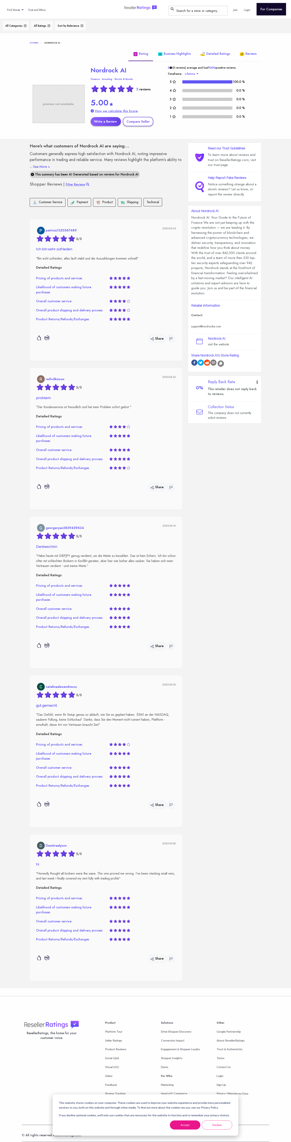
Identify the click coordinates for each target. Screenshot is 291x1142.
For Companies (271, 9)
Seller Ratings (113, 1040)
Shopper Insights (171, 1058)
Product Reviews (115, 1049)
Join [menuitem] (235, 10)
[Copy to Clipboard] (221, 363)
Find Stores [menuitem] (13, 10)
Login (220, 1076)
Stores (34, 42)
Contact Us (224, 1067)
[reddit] (207, 363)
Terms (220, 1058)
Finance (95, 79)
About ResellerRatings (231, 1040)
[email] (213, 363)
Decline (217, 1125)
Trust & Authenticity (229, 1049)
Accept (185, 1125)
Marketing (167, 1084)
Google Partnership (229, 1031)
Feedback (111, 1084)
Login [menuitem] (247, 10)
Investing (107, 79)
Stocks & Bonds (123, 79)
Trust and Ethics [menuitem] (37, 10)
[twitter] (201, 363)
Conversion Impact (172, 1040)
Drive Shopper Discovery (176, 1031)
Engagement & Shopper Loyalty (180, 1049)
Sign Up (221, 1084)
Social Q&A (112, 1058)
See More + (40, 166)
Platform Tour (113, 1031)
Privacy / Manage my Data (232, 1093)
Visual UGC (112, 1067)
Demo (164, 1067)
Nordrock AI (108, 70)
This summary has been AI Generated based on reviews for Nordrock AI (86, 174)
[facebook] (194, 363)
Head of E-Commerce (174, 1093)
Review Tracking (115, 1093)
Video (108, 1076)
